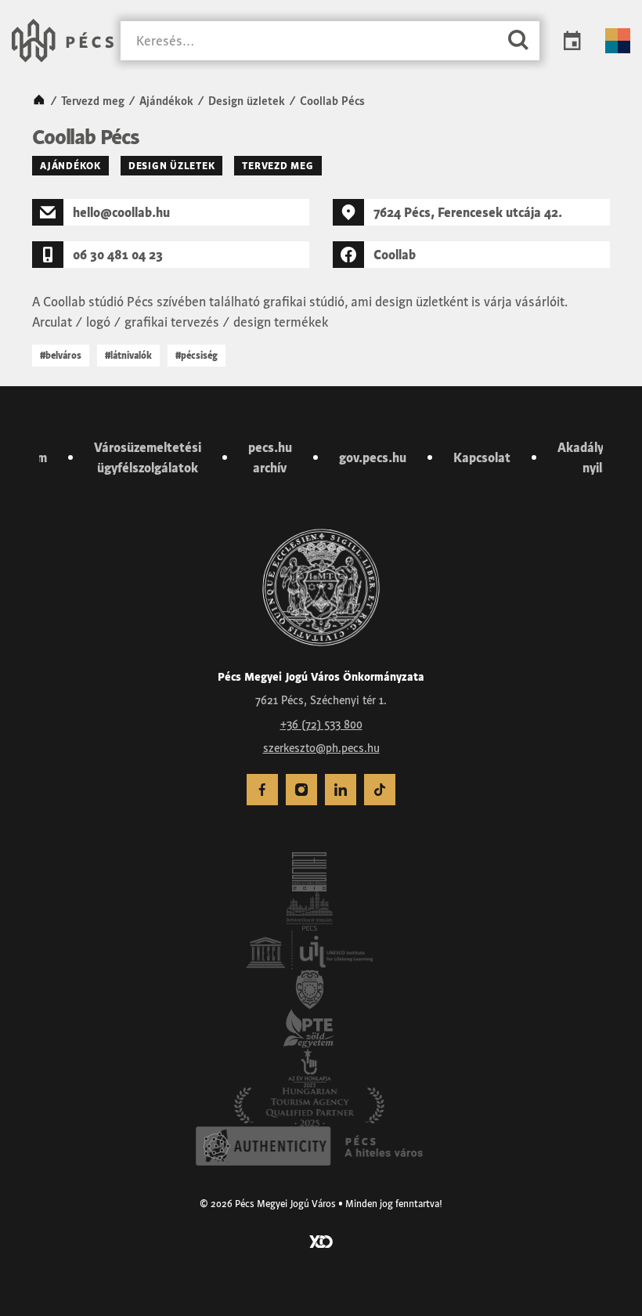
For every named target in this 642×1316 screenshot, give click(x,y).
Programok (572, 41)
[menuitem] (262, 789)
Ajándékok (166, 101)
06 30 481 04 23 (118, 254)
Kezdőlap (39, 101)
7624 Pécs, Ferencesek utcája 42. (467, 212)
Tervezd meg (92, 101)
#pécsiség (196, 355)
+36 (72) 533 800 (321, 725)
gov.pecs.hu (372, 457)
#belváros (60, 355)
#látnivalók (128, 355)
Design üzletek (246, 101)
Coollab (394, 254)
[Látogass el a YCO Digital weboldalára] (321, 1240)
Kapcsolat (481, 457)
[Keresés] (518, 41)
